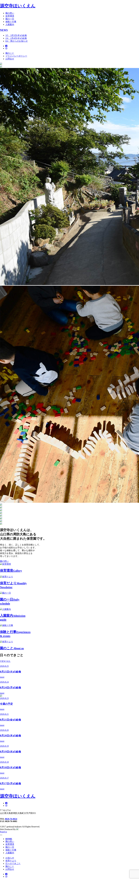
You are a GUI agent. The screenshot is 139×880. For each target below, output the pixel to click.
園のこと (9, 53)
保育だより (10, 861)
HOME (8, 839)
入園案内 (9, 24)
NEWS (4, 30)
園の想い (9, 13)
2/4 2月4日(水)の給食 (16, 38)
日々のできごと (13, 863)
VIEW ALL (5, 661)
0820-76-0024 (11, 819)
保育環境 (9, 16)
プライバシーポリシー (16, 56)
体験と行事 (10, 21)
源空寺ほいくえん (17, 5)
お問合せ (9, 59)
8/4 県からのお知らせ (16, 41)
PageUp (3, 832)
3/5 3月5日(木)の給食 (16, 35)
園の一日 (9, 19)
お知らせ (9, 858)
